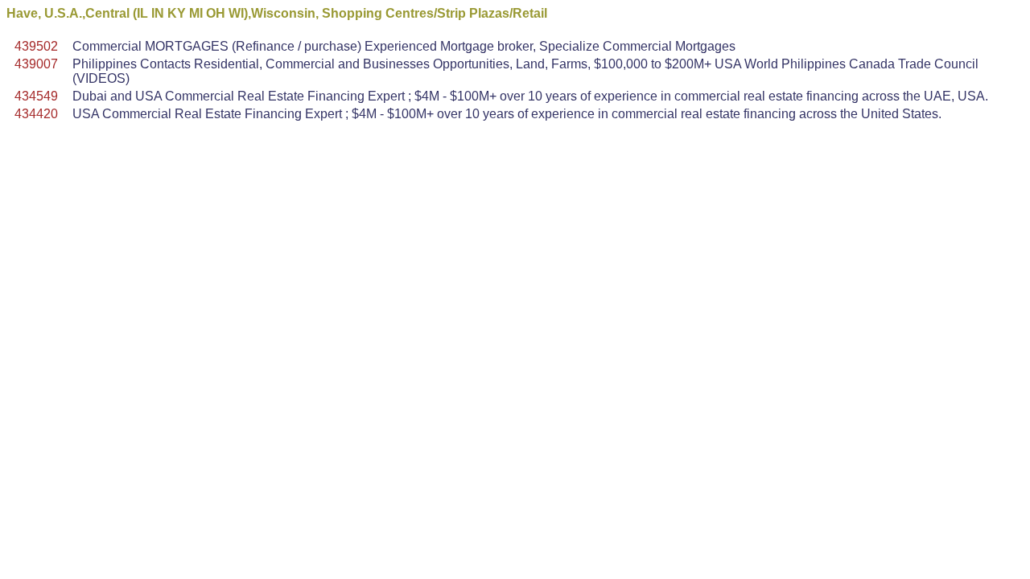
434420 (36, 114)
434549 (36, 96)
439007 (36, 64)
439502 (36, 46)
